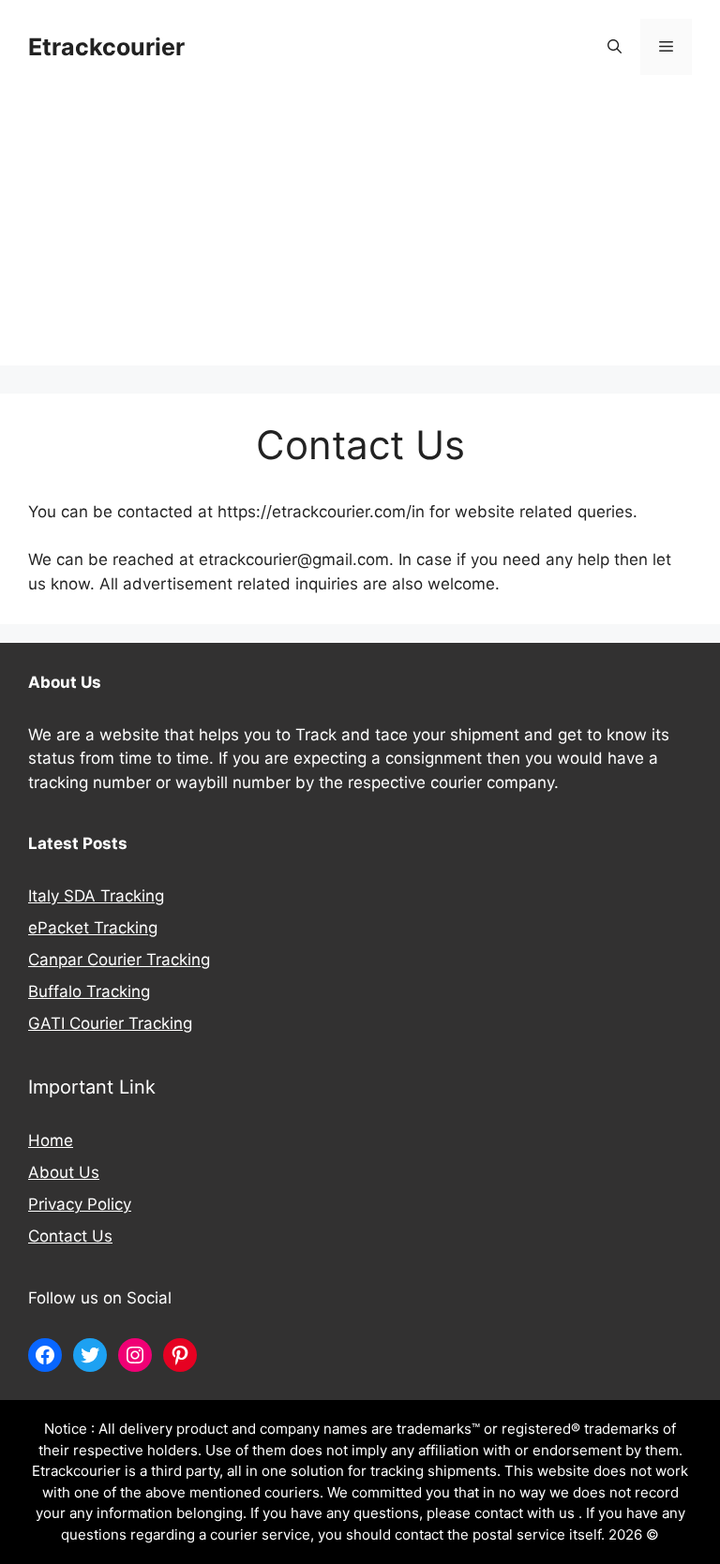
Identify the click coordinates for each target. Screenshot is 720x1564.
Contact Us (70, 1236)
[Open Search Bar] (614, 47)
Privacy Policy (79, 1204)
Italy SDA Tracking (96, 895)
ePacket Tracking (93, 927)
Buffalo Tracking (89, 991)
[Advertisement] (360, 234)
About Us (63, 1172)
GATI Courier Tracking (110, 1023)
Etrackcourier (106, 47)
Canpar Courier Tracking (119, 959)
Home (50, 1140)
